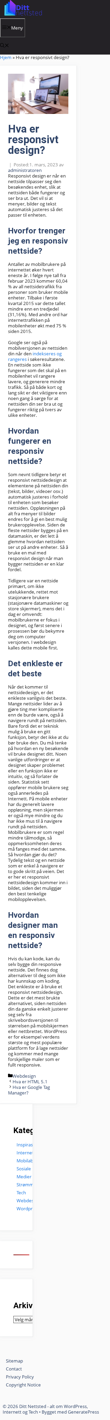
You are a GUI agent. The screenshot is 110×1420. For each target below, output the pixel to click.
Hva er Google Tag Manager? (29, 1090)
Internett (26, 1153)
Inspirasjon (28, 1145)
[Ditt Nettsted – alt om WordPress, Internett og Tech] (22, 16)
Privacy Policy (20, 1377)
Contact (14, 1369)
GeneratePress (83, 1412)
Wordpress (28, 1208)
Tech (21, 1192)
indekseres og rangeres (35, 356)
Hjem (5, 57)
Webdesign (24, 1076)
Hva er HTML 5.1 (30, 1082)
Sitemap (14, 1361)
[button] (4, 46)
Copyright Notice (23, 1385)
